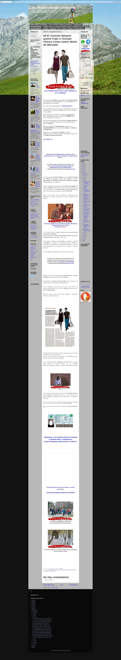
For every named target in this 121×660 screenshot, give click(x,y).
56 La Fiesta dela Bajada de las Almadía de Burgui (86, 229)
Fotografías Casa (78, 24)
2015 (83, 172)
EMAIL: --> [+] (85, 95)
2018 (83, 168)
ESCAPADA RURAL (34, 227)
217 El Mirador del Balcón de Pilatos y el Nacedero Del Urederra (38, 157)
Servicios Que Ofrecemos (36, 26)
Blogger (68, 650)
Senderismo (57, 26)
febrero (84, 235)
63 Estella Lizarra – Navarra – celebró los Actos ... (86, 201)
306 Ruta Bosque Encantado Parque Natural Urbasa (38, 113)
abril (84, 232)
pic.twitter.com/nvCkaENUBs (66, 261)
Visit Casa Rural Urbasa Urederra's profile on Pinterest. (85, 155)
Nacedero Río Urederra (35, 214)
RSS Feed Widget (85, 148)
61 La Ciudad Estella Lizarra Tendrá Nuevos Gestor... (86, 209)
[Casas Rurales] (85, 85)
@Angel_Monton (34, 257)
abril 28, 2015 (70, 263)
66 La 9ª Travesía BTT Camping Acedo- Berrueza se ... (86, 191)
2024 (83, 163)
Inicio (62, 584)
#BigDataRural (54, 167)
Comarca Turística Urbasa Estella (64, 569)
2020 (83, 165)
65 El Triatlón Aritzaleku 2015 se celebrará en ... (86, 195)
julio (84, 177)
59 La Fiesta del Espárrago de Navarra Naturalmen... (85, 217)
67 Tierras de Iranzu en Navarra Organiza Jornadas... (86, 186)
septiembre (85, 174)
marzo (84, 234)
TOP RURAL (33, 229)
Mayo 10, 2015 (71, 169)
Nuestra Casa (69, 24)
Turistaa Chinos (52, 571)
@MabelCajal (33, 253)
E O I (32, 258)
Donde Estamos (43, 24)
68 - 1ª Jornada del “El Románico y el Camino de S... (86, 182)
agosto (84, 175)
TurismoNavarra (46, 571)
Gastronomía (53, 28)
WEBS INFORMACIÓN (35, 199)
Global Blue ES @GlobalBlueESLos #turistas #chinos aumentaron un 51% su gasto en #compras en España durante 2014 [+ (60, 156)
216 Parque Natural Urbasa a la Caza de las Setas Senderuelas (38, 184)
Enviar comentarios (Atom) (53, 587)
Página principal (34, 24)
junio (84, 178)
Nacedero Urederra (66, 26)
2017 (83, 169)
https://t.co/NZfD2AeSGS (64, 167)
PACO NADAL (33, 226)
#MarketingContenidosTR (66, 166)
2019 (83, 166)
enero (84, 237)
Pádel (59, 28)
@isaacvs (32, 250)
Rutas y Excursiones (35, 28)
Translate (34, 36)
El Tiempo (65, 28)
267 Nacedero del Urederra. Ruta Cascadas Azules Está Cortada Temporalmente (35, 64)
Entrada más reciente (48, 584)
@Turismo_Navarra (34, 237)
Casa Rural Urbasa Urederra (51, 8)
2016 (83, 171)
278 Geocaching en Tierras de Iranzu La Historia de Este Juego (38, 144)
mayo (84, 180)
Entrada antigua (74, 584)
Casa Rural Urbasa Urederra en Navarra (61, 492)
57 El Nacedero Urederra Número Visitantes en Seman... (86, 226)
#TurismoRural (55, 166)
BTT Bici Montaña (84, 26)
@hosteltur (33, 254)
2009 (83, 240)
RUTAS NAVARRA (34, 215)
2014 (83, 239)
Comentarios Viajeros (78, 28)
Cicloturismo (75, 26)
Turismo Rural (73, 569)
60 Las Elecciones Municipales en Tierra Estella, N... (86, 213)
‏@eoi (31, 260)
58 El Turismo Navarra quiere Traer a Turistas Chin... (86, 221)
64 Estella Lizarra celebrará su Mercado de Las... (86, 198)
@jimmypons (33, 247)
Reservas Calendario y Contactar (56, 24)
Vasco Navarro (45, 28)
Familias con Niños (48, 26)
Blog (71, 28)
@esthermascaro (34, 251)
